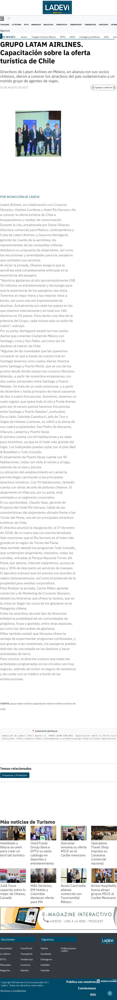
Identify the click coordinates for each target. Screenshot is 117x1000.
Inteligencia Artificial (89, 37)
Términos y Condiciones (13, 990)
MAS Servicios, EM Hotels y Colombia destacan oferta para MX (42, 893)
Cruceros (103, 24)
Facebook (46, 953)
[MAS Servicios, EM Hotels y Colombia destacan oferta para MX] (43, 875)
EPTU (26, 24)
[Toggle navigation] (8, 18)
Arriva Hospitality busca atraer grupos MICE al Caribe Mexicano (103, 891)
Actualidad (6, 948)
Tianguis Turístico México (44, 37)
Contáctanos (87, 988)
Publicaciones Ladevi (68, 949)
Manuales (36, 24)
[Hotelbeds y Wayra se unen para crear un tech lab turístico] (13, 833)
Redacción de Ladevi (23, 197)
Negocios (48, 24)
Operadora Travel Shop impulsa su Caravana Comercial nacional (100, 853)
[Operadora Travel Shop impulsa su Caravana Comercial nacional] (104, 833)
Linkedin (45, 964)
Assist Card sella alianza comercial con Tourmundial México (73, 893)
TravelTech (61, 24)
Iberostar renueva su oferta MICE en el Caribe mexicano (74, 849)
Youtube (45, 970)
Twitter (44, 948)
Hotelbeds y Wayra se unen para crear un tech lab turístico (12, 849)
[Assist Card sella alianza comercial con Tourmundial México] (74, 875)
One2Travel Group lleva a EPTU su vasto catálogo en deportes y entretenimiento (42, 853)
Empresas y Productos (14, 775)
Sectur (24, 37)
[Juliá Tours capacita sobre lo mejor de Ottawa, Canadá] (13, 875)
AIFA (106, 37)
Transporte (76, 24)
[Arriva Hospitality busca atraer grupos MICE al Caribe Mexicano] (104, 875)
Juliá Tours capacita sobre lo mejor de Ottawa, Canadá (13, 891)
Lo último (16, 24)
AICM (72, 37)
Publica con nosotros (81, 982)
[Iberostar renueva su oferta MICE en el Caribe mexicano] (74, 833)
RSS (93, 995)
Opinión (24, 970)
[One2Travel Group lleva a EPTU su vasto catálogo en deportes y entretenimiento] (43, 833)
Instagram (46, 959)
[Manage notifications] (109, 993)
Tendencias (90, 24)
